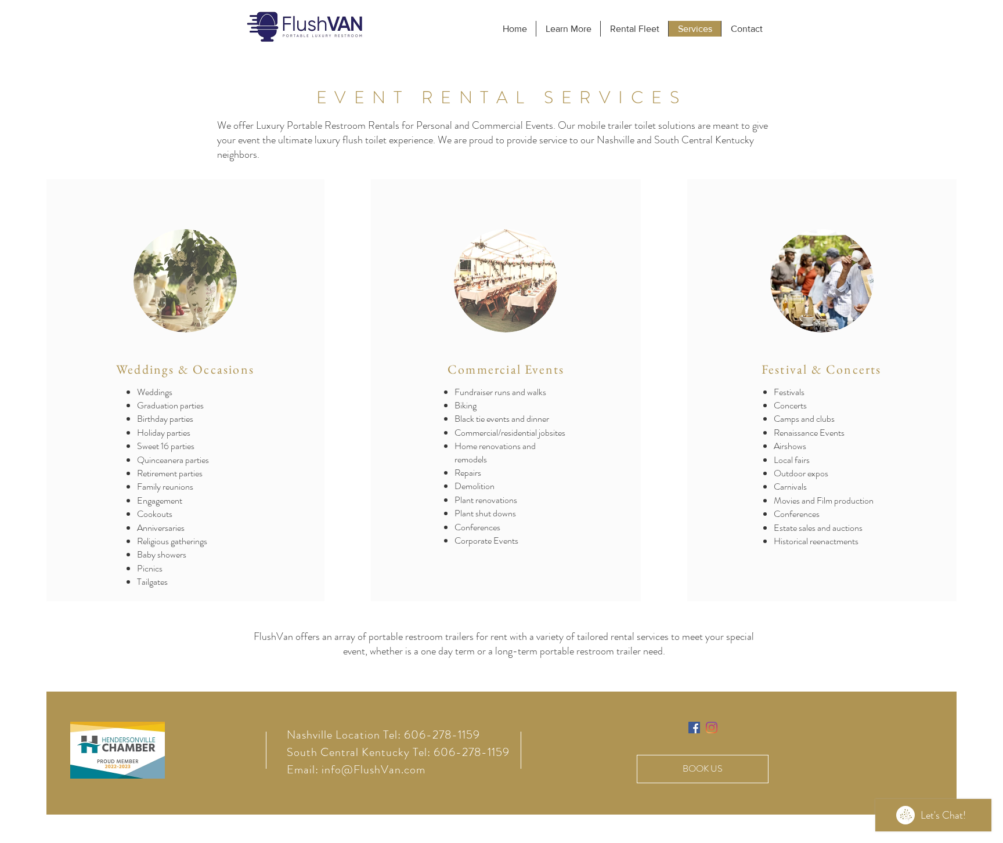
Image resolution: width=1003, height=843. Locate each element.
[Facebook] (694, 727)
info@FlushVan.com (373, 769)
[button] (568, 29)
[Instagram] (711, 727)
